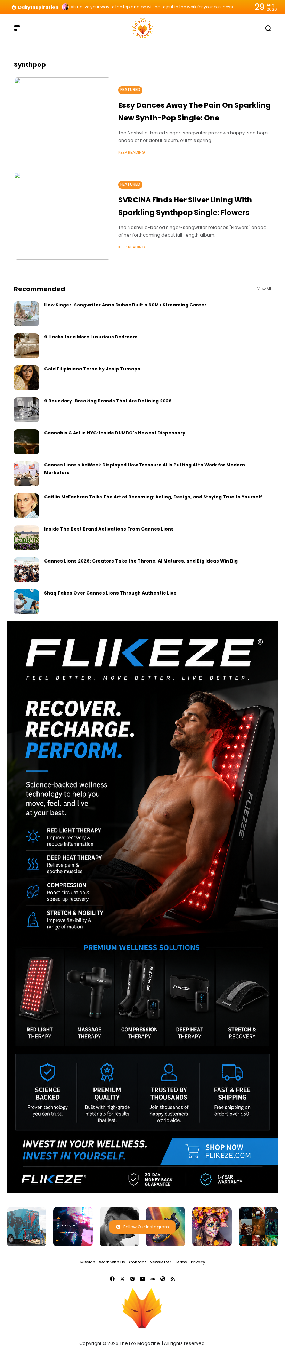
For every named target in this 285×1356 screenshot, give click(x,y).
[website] (162, 1278)
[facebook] (112, 1278)
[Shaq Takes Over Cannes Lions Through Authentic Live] (26, 601)
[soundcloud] (152, 1278)
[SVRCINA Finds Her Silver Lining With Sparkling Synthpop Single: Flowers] (62, 216)
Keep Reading (131, 152)
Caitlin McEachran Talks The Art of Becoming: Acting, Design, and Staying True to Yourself (153, 497)
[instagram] (132, 1278)
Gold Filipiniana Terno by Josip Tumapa (92, 369)
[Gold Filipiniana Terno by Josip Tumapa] (26, 377)
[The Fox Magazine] (142, 28)
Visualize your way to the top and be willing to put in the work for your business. (152, 7)
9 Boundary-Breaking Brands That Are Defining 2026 (108, 401)
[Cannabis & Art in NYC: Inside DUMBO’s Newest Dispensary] (26, 441)
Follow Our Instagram (146, 1227)
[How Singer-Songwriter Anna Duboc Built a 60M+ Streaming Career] (26, 313)
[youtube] (142, 1278)
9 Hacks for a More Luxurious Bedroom (91, 337)
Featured (130, 90)
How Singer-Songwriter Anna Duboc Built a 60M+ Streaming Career (125, 305)
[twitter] (122, 1278)
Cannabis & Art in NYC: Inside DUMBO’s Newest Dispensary (114, 433)
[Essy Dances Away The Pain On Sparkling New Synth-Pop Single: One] (62, 121)
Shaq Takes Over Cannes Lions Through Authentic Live (110, 593)
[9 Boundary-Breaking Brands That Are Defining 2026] (26, 409)
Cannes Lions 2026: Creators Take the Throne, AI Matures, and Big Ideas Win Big (141, 561)
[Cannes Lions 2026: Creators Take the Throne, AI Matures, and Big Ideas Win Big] (26, 569)
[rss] (172, 1278)
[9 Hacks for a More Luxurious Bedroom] (26, 345)
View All (264, 289)
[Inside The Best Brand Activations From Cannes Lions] (26, 537)
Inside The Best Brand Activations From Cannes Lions (109, 529)
